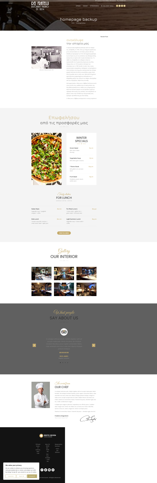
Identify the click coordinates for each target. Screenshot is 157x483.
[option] (64, 344)
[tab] (60, 362)
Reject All (21, 476)
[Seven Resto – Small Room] (86, 289)
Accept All (32, 476)
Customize (11, 476)
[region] (21, 471)
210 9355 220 (122, 0)
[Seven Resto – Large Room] (41, 273)
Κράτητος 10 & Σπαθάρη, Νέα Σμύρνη (106, 0)
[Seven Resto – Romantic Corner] (64, 289)
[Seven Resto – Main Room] (64, 273)
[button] (34, 345)
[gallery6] (86, 273)
